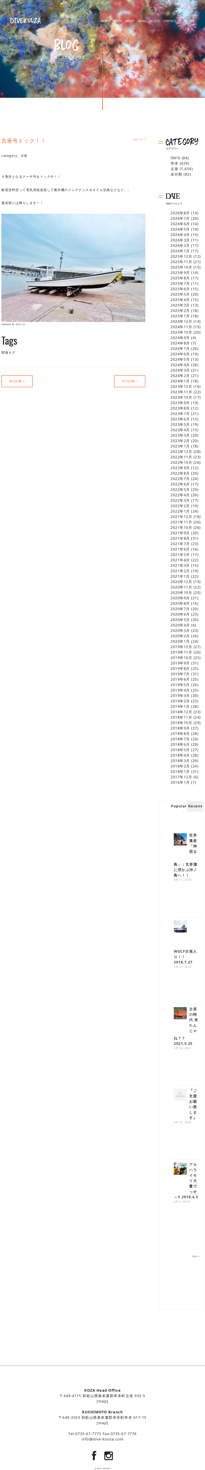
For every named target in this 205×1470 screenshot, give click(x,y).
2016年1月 (180, 782)
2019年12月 (181, 646)
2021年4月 (180, 560)
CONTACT (169, 20)
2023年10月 (181, 397)
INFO (175, 157)
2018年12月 (181, 711)
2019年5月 (180, 684)
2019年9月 (180, 663)
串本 (174, 163)
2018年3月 (180, 760)
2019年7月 (180, 673)
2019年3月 (180, 695)
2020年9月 (180, 598)
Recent (195, 806)
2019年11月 (181, 652)
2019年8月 (180, 668)
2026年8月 (180, 212)
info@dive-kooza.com (102, 1439)
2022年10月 (181, 462)
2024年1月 (180, 381)
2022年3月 (180, 500)
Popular (179, 806)
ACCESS (154, 20)
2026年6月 (180, 223)
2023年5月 (180, 424)
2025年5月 (180, 294)
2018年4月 (180, 755)
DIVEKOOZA (25, 20)
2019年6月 (180, 679)
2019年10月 (181, 657)
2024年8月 (180, 343)
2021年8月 (180, 538)
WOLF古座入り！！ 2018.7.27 (185, 956)
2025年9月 (180, 272)
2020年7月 (180, 608)
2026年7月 (180, 218)
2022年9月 (180, 467)
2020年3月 (180, 630)
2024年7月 (180, 348)
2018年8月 (180, 733)
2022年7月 (180, 478)
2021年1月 (180, 576)
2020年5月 (180, 619)
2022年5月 (180, 489)
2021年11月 (181, 522)
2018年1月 (180, 771)
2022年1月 (180, 511)
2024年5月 (180, 359)
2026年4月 (180, 234)
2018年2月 (180, 766)
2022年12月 (181, 451)
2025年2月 (180, 310)
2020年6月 (180, 614)
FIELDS (117, 20)
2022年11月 (181, 457)
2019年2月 (180, 701)
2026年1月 (180, 250)
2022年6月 (180, 484)
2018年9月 (180, 728)
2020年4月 (180, 625)
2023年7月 (180, 413)
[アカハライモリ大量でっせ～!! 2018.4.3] (180, 1169)
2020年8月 (180, 603)
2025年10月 (181, 267)
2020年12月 (181, 581)
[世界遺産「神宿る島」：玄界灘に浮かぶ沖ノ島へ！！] (180, 839)
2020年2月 (180, 635)
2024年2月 (180, 375)
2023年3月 (180, 435)
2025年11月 (181, 261)
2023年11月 (181, 391)
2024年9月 (180, 337)
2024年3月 (180, 370)
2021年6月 (180, 549)
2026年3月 (180, 240)
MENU (105, 20)
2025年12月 (181, 256)
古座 (24, 155)
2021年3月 (180, 565)
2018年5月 (180, 749)
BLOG (142, 20)
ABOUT (130, 20)
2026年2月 (180, 245)
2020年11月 (181, 587)
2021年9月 (180, 532)
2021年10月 (181, 527)
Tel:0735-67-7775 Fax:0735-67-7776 (102, 1433)
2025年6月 (180, 288)
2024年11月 (181, 326)
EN (192, 20)
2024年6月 (180, 353)
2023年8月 (180, 408)
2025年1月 (180, 316)
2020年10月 (181, 592)
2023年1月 (180, 446)
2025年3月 (180, 305)
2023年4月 (180, 429)
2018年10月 (181, 722)
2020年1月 (180, 641)
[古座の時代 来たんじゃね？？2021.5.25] (180, 1013)
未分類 (176, 174)
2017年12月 (181, 776)
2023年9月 (180, 402)
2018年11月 (181, 717)
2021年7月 (180, 543)
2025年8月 (180, 278)
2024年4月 (180, 364)
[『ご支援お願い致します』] (180, 1095)
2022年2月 (180, 505)
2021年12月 (181, 516)
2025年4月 (180, 299)
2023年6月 (180, 419)
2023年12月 (181, 386)
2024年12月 (181, 321)
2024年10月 (181, 332)
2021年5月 (180, 554)
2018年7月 (180, 739)
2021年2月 (180, 570)
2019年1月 (180, 706)
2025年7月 (180, 283)
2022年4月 (180, 494)
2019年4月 (180, 690)
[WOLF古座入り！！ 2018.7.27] (180, 926)
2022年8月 (180, 473)
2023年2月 (180, 440)
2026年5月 (180, 229)
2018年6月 (180, 744)
